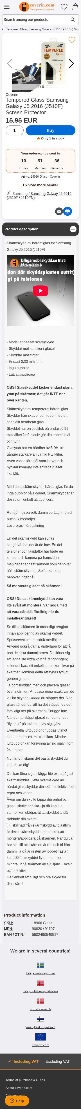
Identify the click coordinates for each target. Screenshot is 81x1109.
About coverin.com (19, 1087)
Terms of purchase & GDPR (25, 1080)
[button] (71, 63)
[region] (40, 229)
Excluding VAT (57, 1061)
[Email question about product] (59, 211)
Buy (50, 130)
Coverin (12, 95)
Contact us (13, 1095)
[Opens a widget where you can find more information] (16, 1101)
